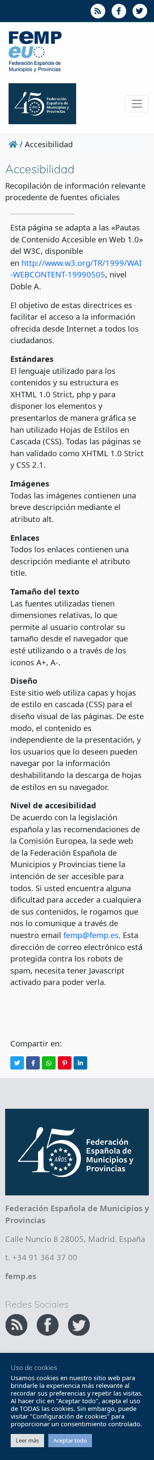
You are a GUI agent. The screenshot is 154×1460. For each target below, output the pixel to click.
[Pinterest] (64, 1063)
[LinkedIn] (80, 1063)
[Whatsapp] (49, 1063)
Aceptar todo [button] (70, 1440)
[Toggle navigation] (137, 103)
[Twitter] (17, 1063)
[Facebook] (33, 1063)
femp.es (20, 1276)
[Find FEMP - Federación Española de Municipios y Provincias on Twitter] (79, 1323)
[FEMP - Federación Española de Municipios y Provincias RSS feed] (17, 1323)
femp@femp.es (90, 935)
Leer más (27, 1440)
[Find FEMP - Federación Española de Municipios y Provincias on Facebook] (48, 1323)
